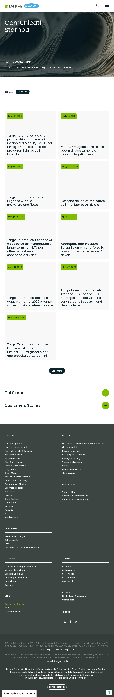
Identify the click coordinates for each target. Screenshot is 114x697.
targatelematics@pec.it (59, 649)
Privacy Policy (12, 669)
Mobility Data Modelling (16, 480)
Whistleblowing (55, 672)
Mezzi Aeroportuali (71, 451)
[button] (57, 687)
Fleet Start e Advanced (16, 447)
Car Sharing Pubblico (15, 487)
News (7, 607)
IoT (6, 513)
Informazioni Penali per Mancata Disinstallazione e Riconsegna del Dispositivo (56, 675)
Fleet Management (14, 443)
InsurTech (9, 495)
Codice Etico (70, 669)
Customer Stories (13, 611)
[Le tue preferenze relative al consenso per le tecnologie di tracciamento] (109, 692)
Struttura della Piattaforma (75, 499)
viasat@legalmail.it (57, 661)
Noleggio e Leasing (71, 458)
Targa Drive (10, 510)
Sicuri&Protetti (11, 517)
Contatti (9, 585)
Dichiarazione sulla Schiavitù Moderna (28, 672)
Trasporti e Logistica (72, 462)
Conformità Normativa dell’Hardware (22, 547)
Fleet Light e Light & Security (18, 451)
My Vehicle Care (12, 458)
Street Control (11, 502)
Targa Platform (69, 492)
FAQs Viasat (10, 581)
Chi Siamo (67, 566)
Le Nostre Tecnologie (15, 536)
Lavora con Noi (69, 570)
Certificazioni (68, 577)
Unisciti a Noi (68, 599)
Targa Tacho (11, 469)
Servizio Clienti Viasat (15, 570)
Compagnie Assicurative (74, 454)
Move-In (9, 506)
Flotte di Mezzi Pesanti (15, 465)
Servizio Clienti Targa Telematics (20, 566)
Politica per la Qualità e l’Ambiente (72, 677)
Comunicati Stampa (14, 604)
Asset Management (14, 454)
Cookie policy (27, 669)
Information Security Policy (49, 669)
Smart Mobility (11, 473)
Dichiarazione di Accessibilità (39, 677)
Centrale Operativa (14, 573)
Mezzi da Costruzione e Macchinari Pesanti (83, 443)
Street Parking (11, 499)
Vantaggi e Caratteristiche (75, 495)
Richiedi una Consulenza (74, 596)
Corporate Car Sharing (15, 484)
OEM (7, 543)
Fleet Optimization (14, 462)
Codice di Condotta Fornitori (92, 669)
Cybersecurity (11, 540)
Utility (65, 465)
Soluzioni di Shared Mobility (17, 476)
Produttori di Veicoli (71, 469)
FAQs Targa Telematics (16, 577)
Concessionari (69, 473)
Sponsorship (68, 581)
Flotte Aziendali (69, 447)
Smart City (10, 491)
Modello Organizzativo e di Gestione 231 (84, 672)
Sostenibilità (68, 573)
